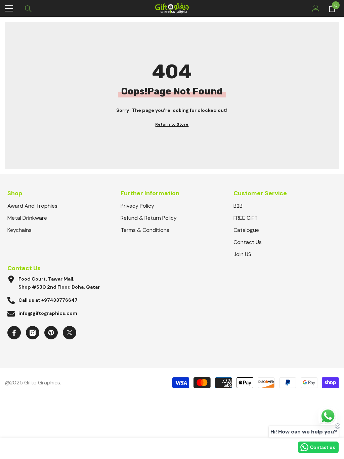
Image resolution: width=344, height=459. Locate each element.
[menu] (9, 8)
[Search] (28, 9)
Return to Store (171, 124)
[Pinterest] (51, 332)
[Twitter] (69, 332)
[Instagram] (32, 332)
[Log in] (315, 8)
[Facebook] (14, 332)
